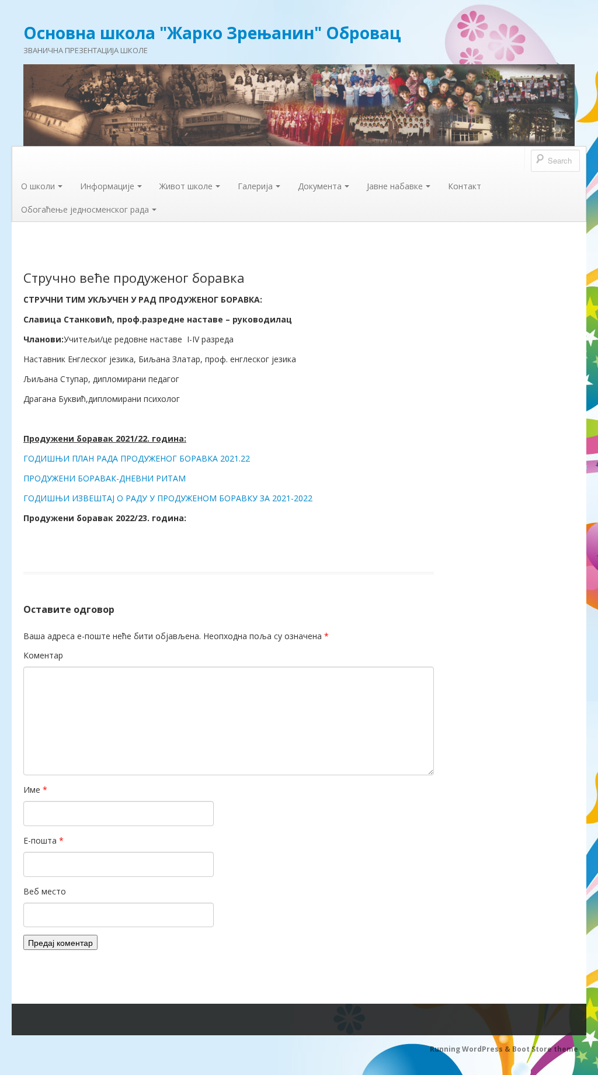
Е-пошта (43, 840)
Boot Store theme (545, 1049)
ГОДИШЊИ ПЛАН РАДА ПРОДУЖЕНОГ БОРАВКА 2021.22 (136, 458)
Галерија (255, 186)
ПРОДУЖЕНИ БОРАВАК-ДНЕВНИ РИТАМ (104, 478)
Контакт (464, 186)
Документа (320, 186)
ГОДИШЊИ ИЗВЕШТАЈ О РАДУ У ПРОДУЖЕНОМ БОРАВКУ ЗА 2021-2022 (169, 498)
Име (35, 789)
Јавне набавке (395, 186)
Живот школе (186, 186)
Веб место (44, 891)
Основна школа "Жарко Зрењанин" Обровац (212, 33)
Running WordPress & (471, 1049)
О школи (38, 186)
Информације (107, 186)
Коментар (43, 655)
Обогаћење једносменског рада (85, 209)
